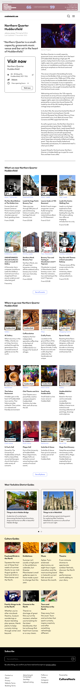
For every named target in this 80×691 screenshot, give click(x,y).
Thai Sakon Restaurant (9, 392)
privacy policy (51, 665)
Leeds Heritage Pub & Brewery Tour (30, 202)
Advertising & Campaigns (28, 676)
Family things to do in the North (13, 605)
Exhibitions (27, 556)
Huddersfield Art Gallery (65, 392)
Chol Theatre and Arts (31, 391)
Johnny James (10, 33)
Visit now (27, 88)
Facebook (44, 682)
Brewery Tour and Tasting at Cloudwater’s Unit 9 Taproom (48, 261)
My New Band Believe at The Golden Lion (12, 202)
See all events (40, 292)
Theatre (62, 556)
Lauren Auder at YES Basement (48, 202)
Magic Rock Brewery (66, 447)
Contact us (9, 675)
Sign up (72, 659)
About (7, 678)
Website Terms (10, 683)
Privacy (7, 680)
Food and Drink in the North (12, 557)
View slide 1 (38, 531)
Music (43, 556)
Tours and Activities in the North (47, 606)
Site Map (26, 679)
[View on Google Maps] (33, 75)
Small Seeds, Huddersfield (46, 392)
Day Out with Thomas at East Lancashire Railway (67, 260)
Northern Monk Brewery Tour (28, 259)
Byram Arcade (64, 335)
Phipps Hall (27, 447)
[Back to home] (11, 16)
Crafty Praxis (46, 335)
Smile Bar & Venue (47, 447)
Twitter (43, 677)
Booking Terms (10, 686)
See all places (40, 474)
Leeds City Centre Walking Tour (65, 202)
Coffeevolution (28, 333)
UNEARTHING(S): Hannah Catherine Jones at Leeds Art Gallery (11, 261)
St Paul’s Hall (9, 447)
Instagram (44, 680)
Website (14, 80)
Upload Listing (28, 682)
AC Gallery (8, 335)
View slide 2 (41, 531)
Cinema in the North (28, 605)
